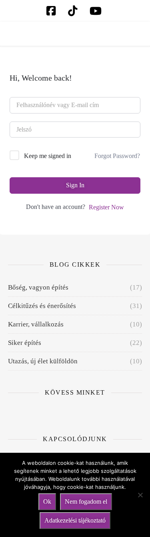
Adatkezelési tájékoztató (75, 520)
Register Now (106, 207)
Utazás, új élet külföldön (43, 361)
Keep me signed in (47, 155)
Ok (47, 501)
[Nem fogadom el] (140, 495)
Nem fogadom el (86, 501)
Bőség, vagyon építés (38, 287)
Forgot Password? (117, 155)
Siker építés (24, 343)
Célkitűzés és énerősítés (42, 306)
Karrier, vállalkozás (36, 324)
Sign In (75, 185)
